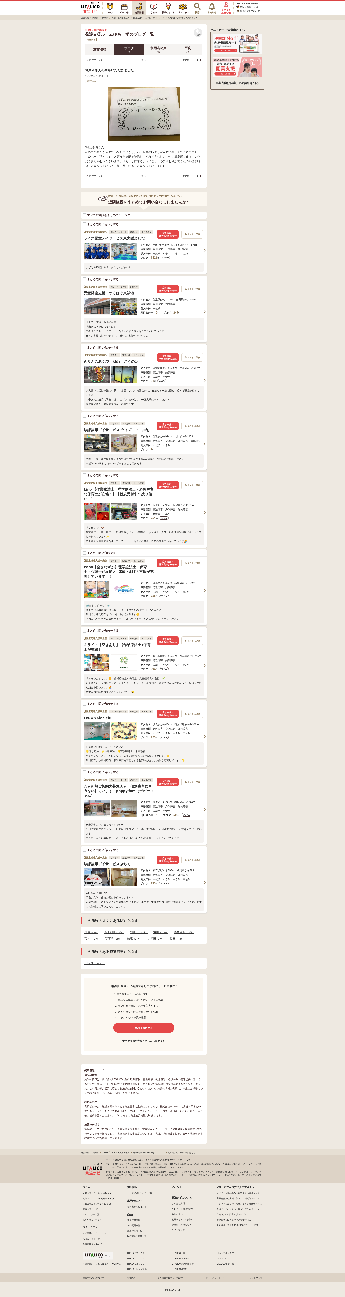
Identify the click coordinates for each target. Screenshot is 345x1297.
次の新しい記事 (190, 60)
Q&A (130, 1214)
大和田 (155, 939)
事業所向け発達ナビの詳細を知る (237, 83)
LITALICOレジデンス (137, 1268)
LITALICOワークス (136, 1253)
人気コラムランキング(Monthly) (98, 1198)
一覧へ (142, 60)
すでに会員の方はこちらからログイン (143, 1040)
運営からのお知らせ (181, 1224)
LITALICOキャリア (225, 1253)
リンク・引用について (182, 1208)
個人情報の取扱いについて (170, 1277)
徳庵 (133, 939)
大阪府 (93, 963)
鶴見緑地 (183, 932)
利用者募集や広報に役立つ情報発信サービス (238, 1198)
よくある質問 (178, 1203)
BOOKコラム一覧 (91, 1214)
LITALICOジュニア (136, 1258)
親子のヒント (134, 1200)
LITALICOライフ (224, 1258)
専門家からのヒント (137, 1206)
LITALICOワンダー (180, 1258)
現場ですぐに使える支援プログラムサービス (238, 1209)
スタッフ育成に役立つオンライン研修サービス (239, 1203)
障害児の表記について (93, 1277)
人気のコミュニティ (92, 1238)
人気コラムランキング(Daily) (97, 1203)
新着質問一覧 (133, 1225)
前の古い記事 (96, 60)
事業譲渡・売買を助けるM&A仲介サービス (237, 1224)
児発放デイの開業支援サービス (232, 1214)
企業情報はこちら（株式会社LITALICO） (102, 1264)
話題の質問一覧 (134, 1230)
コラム (86, 1187)
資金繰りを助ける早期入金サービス (234, 1219)
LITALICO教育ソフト (137, 1263)
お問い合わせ (178, 1214)
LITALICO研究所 (179, 1268)
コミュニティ (90, 1227)
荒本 (90, 939)
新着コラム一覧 (90, 1209)
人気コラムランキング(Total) (97, 1193)
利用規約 (130, 1277)
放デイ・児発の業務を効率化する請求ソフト (238, 1193)
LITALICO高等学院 (225, 1263)
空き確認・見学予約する (168, 234)
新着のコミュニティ (92, 1243)
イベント (177, 1187)
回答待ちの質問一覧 (137, 1236)
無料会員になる (144, 1028)
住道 (90, 932)
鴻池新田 (113, 932)
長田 (176, 939)
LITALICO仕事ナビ (180, 1253)
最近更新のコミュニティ (94, 1233)
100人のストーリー (92, 1219)
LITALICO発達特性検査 (183, 1263)
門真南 (137, 932)
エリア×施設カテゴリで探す (140, 1193)
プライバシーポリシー (216, 1277)
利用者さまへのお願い (182, 1219)
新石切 (112, 939)
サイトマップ (178, 1229)
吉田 (159, 932)
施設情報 (132, 1187)
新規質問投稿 (133, 1220)
